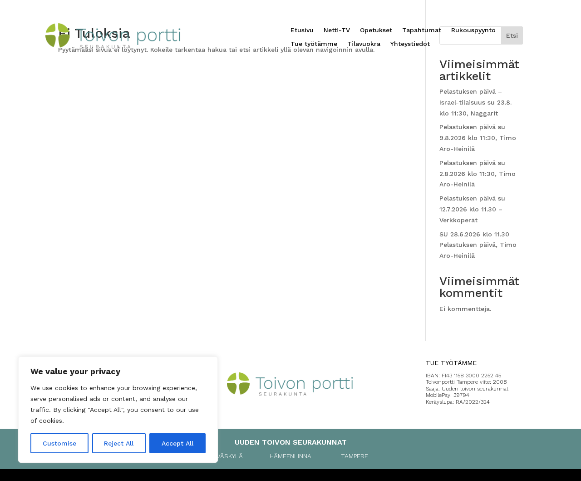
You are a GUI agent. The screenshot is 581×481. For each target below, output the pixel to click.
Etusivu (302, 30)
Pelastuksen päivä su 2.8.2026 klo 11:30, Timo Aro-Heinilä (477, 173)
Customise (59, 443)
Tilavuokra (363, 43)
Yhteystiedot (410, 43)
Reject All (118, 443)
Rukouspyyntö (473, 30)
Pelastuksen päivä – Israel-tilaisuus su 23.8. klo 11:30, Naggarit (475, 102)
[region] (118, 409)
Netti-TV (337, 30)
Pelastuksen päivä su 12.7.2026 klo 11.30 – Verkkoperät (472, 209)
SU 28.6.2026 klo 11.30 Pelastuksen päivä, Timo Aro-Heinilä (478, 245)
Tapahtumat (421, 30)
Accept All (177, 443)
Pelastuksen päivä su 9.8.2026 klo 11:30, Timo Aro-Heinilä (477, 137)
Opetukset (376, 30)
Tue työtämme (313, 43)
